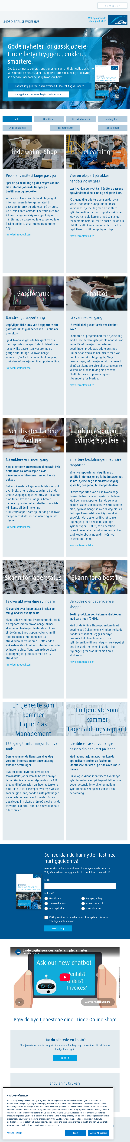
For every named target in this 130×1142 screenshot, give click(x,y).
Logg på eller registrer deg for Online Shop (38, 94)
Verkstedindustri (81, 119)
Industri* (49, 893)
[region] (58, 1113)
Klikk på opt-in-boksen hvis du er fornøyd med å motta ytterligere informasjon (78, 919)
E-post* (48, 879)
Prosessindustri (65, 127)
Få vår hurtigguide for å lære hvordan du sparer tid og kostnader (49, 86)
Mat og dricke (113, 119)
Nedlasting (58, 928)
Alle (17, 119)
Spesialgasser (112, 127)
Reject (75, 1133)
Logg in (65, 1057)
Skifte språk (111, 5)
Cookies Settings (14, 1132)
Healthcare (49, 119)
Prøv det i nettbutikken (18, 234)
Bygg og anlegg (17, 127)
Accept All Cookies (98, 1133)
